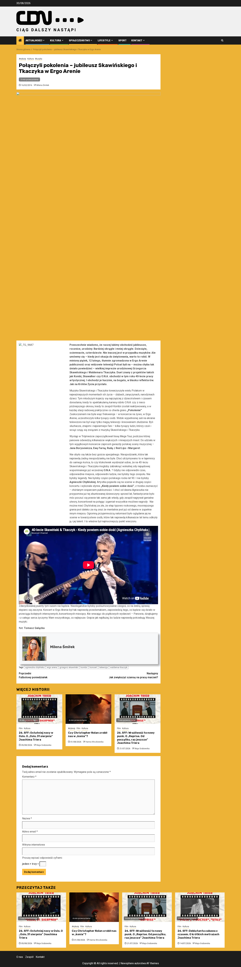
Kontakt (136, 40)
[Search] (222, 40)
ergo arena (52, 667)
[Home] (20, 40)
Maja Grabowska (43, 745)
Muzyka (38, 59)
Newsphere (127, 963)
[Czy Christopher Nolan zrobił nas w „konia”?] (88, 709)
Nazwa (27, 818)
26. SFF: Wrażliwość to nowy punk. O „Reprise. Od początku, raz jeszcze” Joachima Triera (136, 737)
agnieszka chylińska (34, 667)
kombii (84, 667)
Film (21, 728)
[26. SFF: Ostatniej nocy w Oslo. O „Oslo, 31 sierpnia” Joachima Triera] (39, 709)
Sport (122, 40)
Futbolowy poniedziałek (33, 675)
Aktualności (34, 40)
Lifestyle (104, 40)
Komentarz (29, 776)
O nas (19, 956)
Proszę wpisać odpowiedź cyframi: (42, 857)
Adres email (30, 831)
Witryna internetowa (33, 844)
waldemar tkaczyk (118, 667)
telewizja (103, 667)
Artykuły (22, 59)
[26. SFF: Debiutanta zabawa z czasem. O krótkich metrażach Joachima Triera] (200, 907)
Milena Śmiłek (42, 85)
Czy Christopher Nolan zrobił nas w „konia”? (87, 734)
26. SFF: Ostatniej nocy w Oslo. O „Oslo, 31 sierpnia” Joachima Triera (36, 736)
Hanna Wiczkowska (94, 742)
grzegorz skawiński (69, 667)
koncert (93, 667)
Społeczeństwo (79, 40)
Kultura (55, 40)
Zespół (29, 956)
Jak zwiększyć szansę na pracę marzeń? (133, 675)
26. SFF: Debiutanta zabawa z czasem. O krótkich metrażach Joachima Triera (198, 934)
